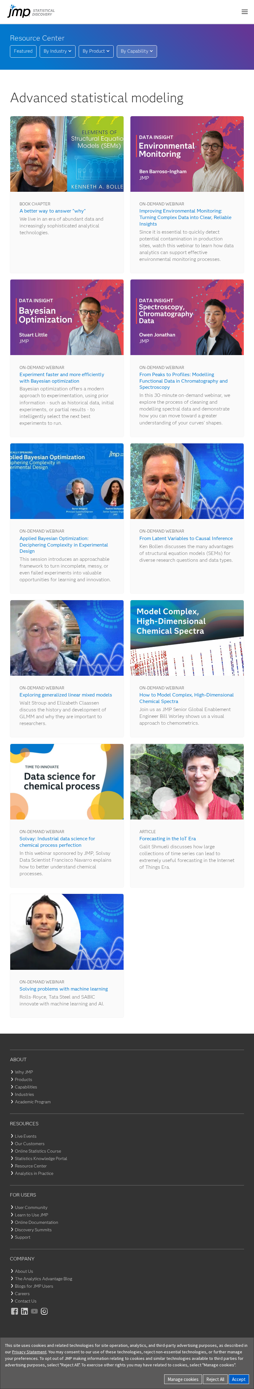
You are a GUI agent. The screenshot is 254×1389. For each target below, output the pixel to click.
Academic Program (33, 1102)
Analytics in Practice (34, 1173)
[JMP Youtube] (35, 1315)
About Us (24, 1271)
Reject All (215, 1379)
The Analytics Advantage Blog (43, 1278)
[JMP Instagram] (45, 1315)
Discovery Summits (33, 1230)
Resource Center (31, 1166)
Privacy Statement (29, 1352)
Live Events (26, 1136)
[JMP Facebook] (15, 1315)
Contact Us (26, 1301)
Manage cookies (183, 1379)
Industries (24, 1094)
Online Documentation (36, 1222)
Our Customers (30, 1143)
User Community (31, 1207)
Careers (22, 1293)
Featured (23, 51)
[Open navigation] (245, 11)
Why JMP (24, 1072)
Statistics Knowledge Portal (41, 1158)
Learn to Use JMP (31, 1215)
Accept (239, 1379)
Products (23, 1079)
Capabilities (26, 1087)
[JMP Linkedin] (25, 1315)
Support (22, 1237)
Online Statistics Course (38, 1151)
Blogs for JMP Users (34, 1286)
